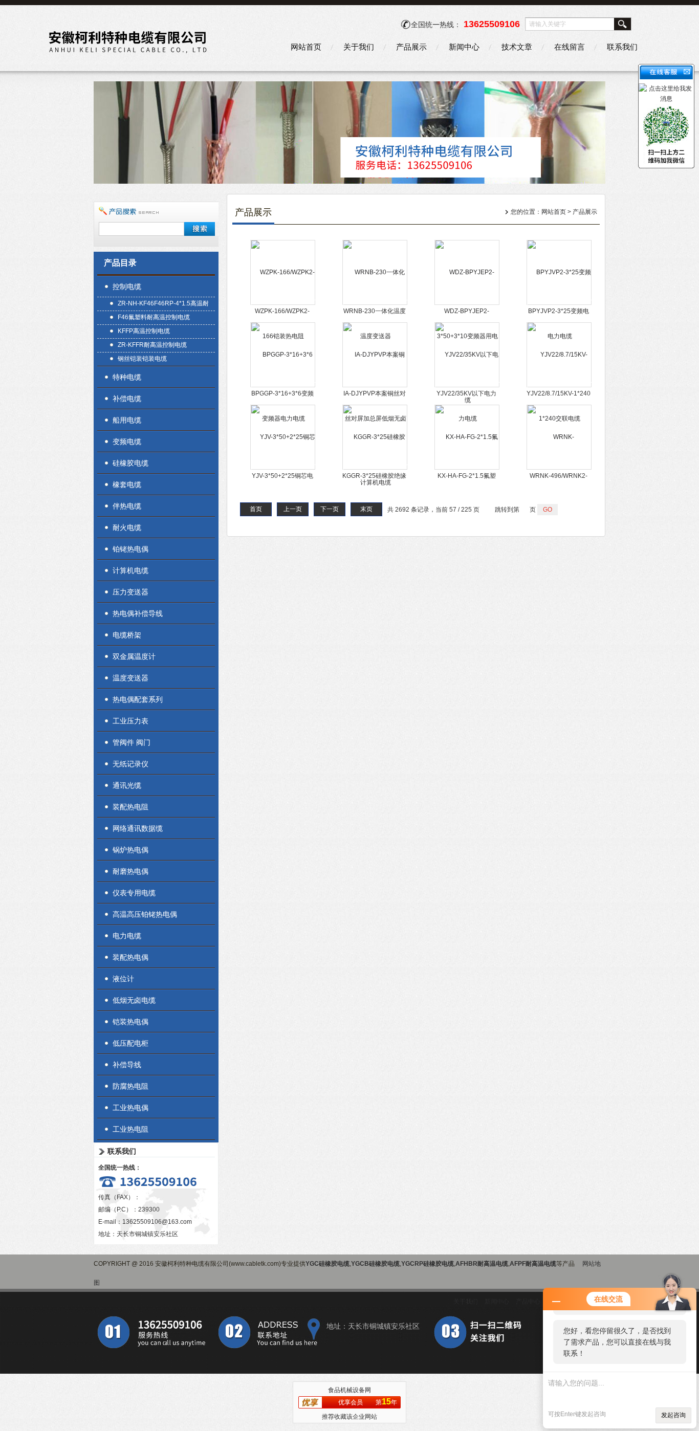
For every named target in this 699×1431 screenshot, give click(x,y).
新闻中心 (464, 46)
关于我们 (358, 46)
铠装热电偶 (130, 1022)
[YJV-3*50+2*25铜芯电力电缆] (283, 469)
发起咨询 (673, 1415)
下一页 (329, 509)
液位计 (123, 979)
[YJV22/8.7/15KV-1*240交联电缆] (559, 386)
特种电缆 (127, 377)
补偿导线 (127, 1065)
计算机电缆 (130, 570)
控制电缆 (127, 286)
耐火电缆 (127, 527)
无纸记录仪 (130, 764)
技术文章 (516, 46)
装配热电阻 (130, 807)
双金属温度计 (134, 656)
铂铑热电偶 (130, 549)
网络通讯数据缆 (138, 828)
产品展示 (411, 46)
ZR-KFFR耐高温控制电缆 (152, 344)
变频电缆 (127, 441)
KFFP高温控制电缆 (144, 331)
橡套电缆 (127, 484)
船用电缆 (127, 420)
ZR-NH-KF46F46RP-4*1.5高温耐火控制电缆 (163, 305)
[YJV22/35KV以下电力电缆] (467, 386)
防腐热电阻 (130, 1086)
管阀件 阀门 (131, 742)
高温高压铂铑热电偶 (145, 914)
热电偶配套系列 (138, 699)
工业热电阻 (130, 1129)
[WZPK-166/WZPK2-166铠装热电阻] (283, 304)
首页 (256, 509)
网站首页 (306, 46)
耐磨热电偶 (130, 871)
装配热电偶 (130, 957)
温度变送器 (130, 678)
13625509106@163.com (157, 1221)
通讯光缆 (127, 785)
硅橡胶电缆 (130, 463)
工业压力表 (130, 721)
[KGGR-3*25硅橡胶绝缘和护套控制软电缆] (375, 469)
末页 (366, 509)
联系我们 (622, 46)
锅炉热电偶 (130, 850)
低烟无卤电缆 (134, 1000)
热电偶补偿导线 (138, 613)
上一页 (292, 509)
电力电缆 (127, 936)
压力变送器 (130, 592)
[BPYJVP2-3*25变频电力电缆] (559, 304)
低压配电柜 (130, 1043)
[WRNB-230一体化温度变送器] (375, 304)
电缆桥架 (127, 635)
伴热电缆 (127, 506)
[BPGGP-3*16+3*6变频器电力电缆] (283, 386)
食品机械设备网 (349, 1390)
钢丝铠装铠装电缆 (142, 358)
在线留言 (569, 46)
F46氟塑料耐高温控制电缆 (154, 317)
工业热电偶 (130, 1108)
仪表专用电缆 (134, 893)
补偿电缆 (127, 398)
